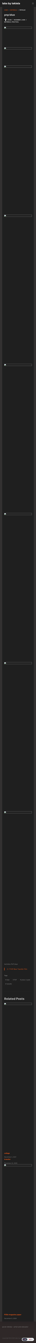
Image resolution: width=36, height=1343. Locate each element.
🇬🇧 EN (24, 1339)
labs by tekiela (11, 3)
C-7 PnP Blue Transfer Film (17, 969)
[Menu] (33, 3)
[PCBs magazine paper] (18, 1238)
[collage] (18, 1077)
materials (7, 22)
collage (7, 1153)
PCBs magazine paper (12, 1315)
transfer (8, 984)
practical (15, 22)
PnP (15, 980)
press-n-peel (25, 980)
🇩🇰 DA (30, 1339)
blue (7, 980)
